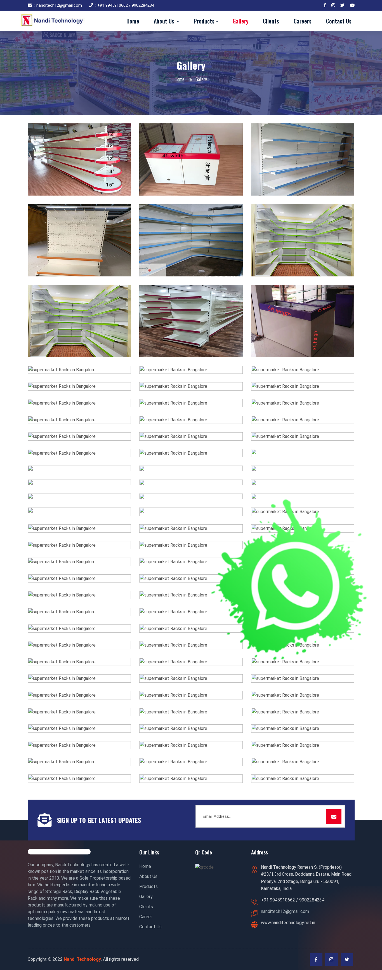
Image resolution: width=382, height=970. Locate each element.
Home (179, 79)
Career (145, 916)
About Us (148, 876)
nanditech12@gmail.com (285, 911)
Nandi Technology (82, 959)
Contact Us (150, 926)
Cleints (146, 906)
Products (148, 886)
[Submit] (333, 816)
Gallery (146, 896)
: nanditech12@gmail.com (58, 5)
